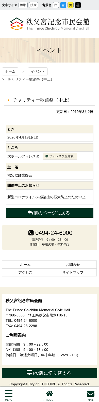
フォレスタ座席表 (61, 156)
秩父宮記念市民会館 (50, 23)
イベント (38, 71)
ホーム (10, 71)
